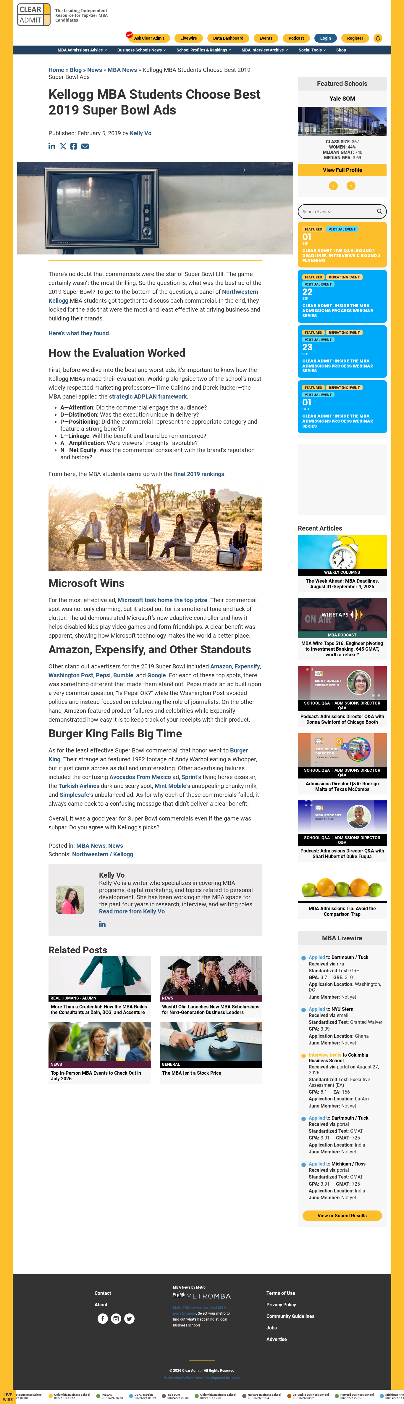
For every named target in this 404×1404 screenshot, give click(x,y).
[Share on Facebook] (74, 146)
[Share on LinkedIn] (52, 146)
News (94, 69)
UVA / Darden (131, 1394)
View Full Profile (342, 170)
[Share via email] (85, 146)
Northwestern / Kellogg (102, 854)
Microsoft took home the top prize (162, 600)
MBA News (122, 69)
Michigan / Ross (383, 1394)
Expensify (247, 666)
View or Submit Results (342, 1215)
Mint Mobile (170, 785)
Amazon (221, 666)
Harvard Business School (252, 1394)
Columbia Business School (59, 1394)
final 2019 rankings (199, 474)
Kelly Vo (140, 133)
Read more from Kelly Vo (132, 911)
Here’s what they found (79, 333)
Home (56, 69)
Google (156, 675)
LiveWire (8, 1397)
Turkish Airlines (79, 785)
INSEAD (94, 1394)
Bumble (123, 675)
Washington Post (71, 675)
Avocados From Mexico (140, 777)
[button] (333, 186)
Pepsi (103, 675)
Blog (76, 69)
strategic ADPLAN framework (148, 396)
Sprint (189, 777)
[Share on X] (63, 146)
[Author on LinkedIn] (102, 924)
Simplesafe (74, 794)
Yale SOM (161, 1394)
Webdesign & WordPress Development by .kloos (202, 1378)
